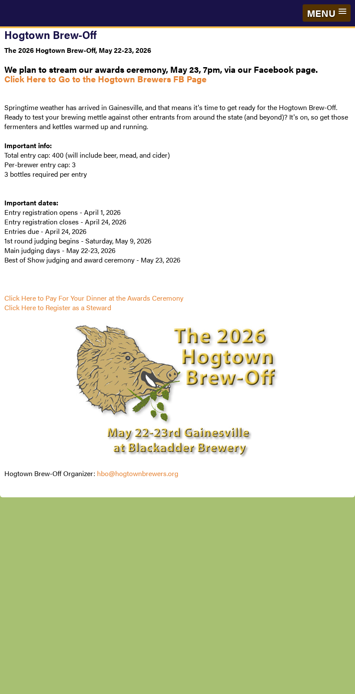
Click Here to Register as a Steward (57, 307)
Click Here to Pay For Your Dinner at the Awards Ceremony (94, 298)
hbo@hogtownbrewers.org (137, 473)
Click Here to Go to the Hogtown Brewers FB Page (105, 78)
